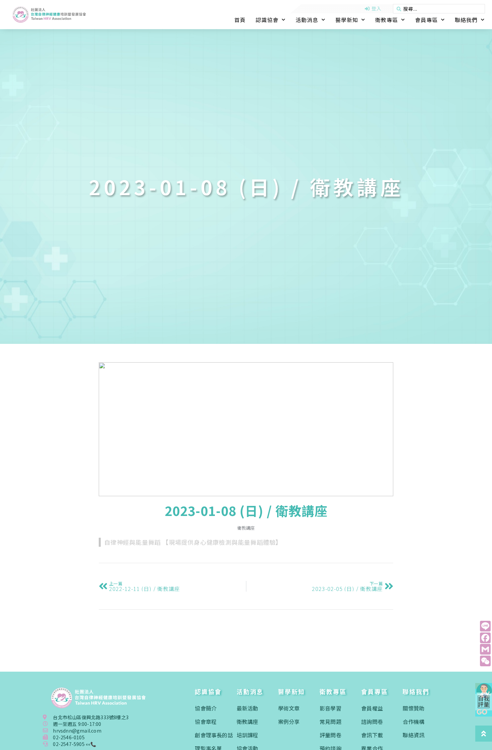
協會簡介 (206, 708)
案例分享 (289, 722)
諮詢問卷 (372, 722)
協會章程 (206, 722)
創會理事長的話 (214, 735)
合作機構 (413, 722)
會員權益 (372, 708)
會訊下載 (372, 735)
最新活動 (247, 708)
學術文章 (289, 708)
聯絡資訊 (413, 735)
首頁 (240, 19)
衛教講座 (246, 528)
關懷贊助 (413, 708)
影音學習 (330, 708)
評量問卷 (330, 735)
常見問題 (330, 722)
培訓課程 (247, 735)
